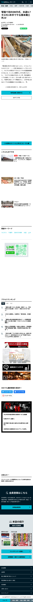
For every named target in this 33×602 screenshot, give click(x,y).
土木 (29, 232)
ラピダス (4, 232)
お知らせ (4, 475)
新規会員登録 (17, 507)
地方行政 (22, 6)
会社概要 (3, 568)
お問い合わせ (4, 589)
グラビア (16, 202)
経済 (27, 6)
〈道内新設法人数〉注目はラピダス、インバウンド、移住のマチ (23, 159)
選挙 (16, 6)
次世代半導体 (18, 232)
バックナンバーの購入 (16, 551)
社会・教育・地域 (24, 600)
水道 (25, 232)
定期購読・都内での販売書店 (16, 557)
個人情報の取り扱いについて (8, 576)
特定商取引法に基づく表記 (8, 580)
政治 (11, 6)
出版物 (3, 572)
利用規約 (3, 584)
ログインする (16, 97)
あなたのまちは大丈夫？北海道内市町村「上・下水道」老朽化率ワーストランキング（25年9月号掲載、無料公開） (23, 182)
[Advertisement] (16, 120)
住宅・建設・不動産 (19, 178)
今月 (11, 303)
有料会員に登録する (16, 93)
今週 (7, 303)
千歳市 (10, 232)
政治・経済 (15, 600)
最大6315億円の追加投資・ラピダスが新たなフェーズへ (22, 204)
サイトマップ (4, 593)
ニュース (5, 600)
